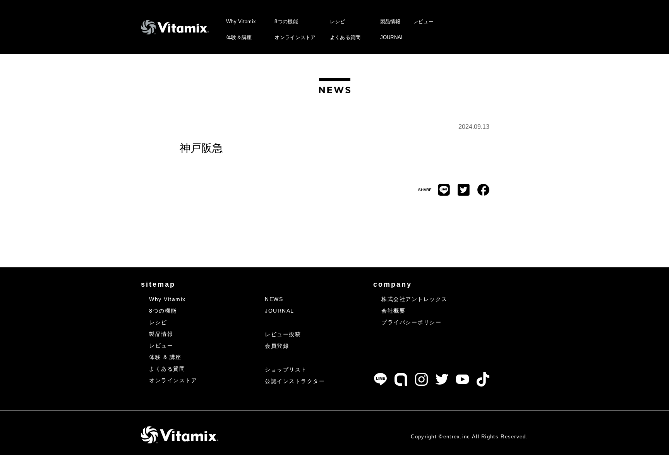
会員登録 (277, 346)
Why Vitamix (241, 21)
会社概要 (393, 311)
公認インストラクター (295, 381)
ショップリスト (286, 369)
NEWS (274, 299)
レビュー (423, 21)
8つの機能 (286, 21)
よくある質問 (345, 37)
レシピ (337, 21)
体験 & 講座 (165, 357)
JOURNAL (392, 37)
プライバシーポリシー (411, 322)
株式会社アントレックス (414, 299)
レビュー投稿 (283, 334)
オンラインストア (295, 37)
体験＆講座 (239, 37)
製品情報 (390, 21)
